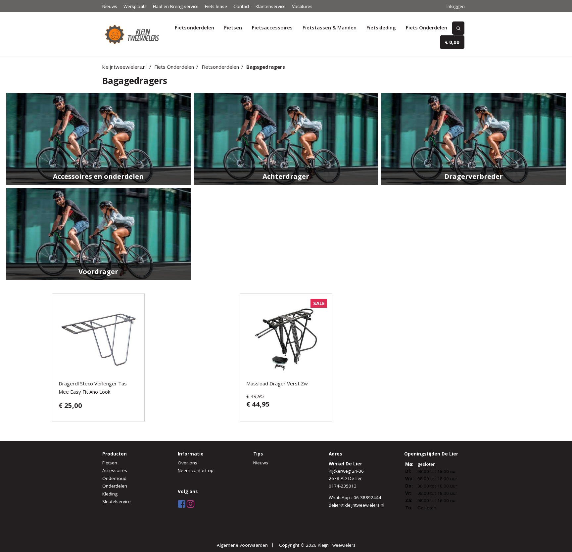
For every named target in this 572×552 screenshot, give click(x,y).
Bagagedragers (265, 66)
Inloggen (456, 6)
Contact (241, 6)
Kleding (110, 494)
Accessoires (114, 470)
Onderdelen (114, 486)
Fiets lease (216, 6)
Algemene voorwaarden (242, 545)
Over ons (187, 463)
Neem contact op (196, 470)
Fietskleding (381, 27)
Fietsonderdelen (194, 27)
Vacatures (302, 6)
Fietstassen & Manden (330, 27)
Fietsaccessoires (272, 27)
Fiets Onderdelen (426, 27)
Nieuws (109, 6)
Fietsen (233, 27)
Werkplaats (135, 6)
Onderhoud (114, 478)
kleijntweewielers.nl (124, 66)
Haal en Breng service (176, 6)
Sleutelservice (116, 501)
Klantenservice (271, 6)
